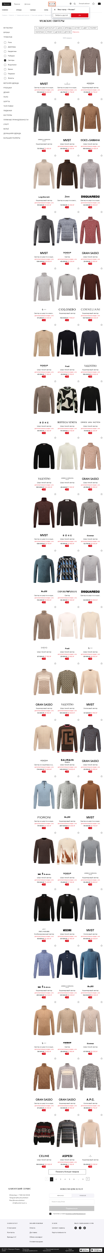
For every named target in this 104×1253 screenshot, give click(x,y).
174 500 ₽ (40, 769)
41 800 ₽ (47, 205)
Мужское (17, 4)
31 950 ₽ (94, 713)
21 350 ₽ (71, 1164)
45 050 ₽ (63, 261)
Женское (7, 4)
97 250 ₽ (40, 318)
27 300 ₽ (47, 431)
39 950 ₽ (48, 600)
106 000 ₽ (40, 261)
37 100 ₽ (71, 882)
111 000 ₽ (63, 431)
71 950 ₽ (71, 318)
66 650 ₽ (48, 92)
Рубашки (11, 56)
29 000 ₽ (94, 938)
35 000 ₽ (47, 318)
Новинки (5, 10)
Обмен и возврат (36, 1237)
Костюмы (7, 115)
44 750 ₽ (93, 92)
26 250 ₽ (71, 205)
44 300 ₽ (47, 826)
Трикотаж (7, 37)
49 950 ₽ (48, 261)
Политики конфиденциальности (76, 1213)
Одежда (33, 10)
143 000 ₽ (64, 769)
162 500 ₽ (48, 995)
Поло (10, 42)
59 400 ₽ (94, 148)
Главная (4, 15)
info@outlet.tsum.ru (19, 1203)
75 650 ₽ (64, 882)
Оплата (32, 1228)
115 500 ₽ (40, 882)
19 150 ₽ (71, 374)
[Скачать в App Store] (84, 1250)
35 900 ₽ (94, 205)
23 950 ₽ (94, 261)
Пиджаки (11, 73)
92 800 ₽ (94, 374)
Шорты (6, 101)
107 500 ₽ (86, 318)
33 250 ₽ (93, 431)
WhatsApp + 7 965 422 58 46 (19, 1195)
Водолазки (12, 65)
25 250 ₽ (71, 261)
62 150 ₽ (71, 431)
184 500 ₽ (87, 995)
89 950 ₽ (86, 656)
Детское (27, 4)
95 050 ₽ (86, 1164)
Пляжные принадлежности (15, 120)
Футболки (7, 28)
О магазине (11, 1228)
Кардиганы (12, 51)
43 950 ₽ (63, 543)
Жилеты (11, 78)
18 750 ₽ (94, 1108)
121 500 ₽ (63, 995)
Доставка (33, 1232)
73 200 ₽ (47, 882)
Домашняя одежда (12, 133)
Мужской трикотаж (51, 15)
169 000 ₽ (40, 1164)
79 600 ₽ (71, 769)
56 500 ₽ (40, 1051)
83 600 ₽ (48, 769)
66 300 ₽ (94, 995)
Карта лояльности (59, 1232)
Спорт (6, 124)
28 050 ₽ (63, 1051)
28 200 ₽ (64, 487)
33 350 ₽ (64, 1164)
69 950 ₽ (63, 148)
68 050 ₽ (71, 995)
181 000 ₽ (63, 713)
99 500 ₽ (40, 205)
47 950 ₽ (47, 656)
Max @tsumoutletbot (16, 1200)
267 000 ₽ (64, 826)
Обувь (46, 10)
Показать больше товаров (67, 1172)
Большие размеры (11, 138)
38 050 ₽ (93, 1051)
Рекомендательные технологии (51, 1250)
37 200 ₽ (40, 1108)
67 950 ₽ (86, 1051)
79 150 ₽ (87, 431)
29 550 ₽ (94, 543)
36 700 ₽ (94, 826)
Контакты (11, 1232)
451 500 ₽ (40, 995)
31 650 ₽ (48, 1051)
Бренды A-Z (11, 1237)
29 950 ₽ (87, 261)
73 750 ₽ (40, 148)
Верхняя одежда (11, 83)
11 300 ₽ (71, 487)
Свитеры (11, 60)
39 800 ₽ (93, 882)
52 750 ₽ (87, 543)
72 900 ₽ (63, 205)
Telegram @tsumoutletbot (18, 1197)
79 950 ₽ (86, 92)
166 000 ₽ (87, 374)
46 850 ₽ (87, 1108)
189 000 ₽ (40, 487)
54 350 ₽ (40, 713)
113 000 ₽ (40, 600)
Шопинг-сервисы (58, 1228)
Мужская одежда (36, 15)
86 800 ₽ (71, 713)
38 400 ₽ (63, 600)
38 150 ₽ (48, 543)
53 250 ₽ (94, 1164)
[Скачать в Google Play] (96, 1250)
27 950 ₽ (47, 374)
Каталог (11, 15)
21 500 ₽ (71, 600)
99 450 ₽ (86, 882)
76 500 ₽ (86, 826)
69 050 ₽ (86, 938)
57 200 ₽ (87, 713)
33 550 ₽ (70, 148)
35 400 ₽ (47, 148)
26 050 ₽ (47, 1108)
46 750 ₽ (63, 92)
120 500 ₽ (48, 1164)
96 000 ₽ (71, 826)
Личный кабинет (84, 3)
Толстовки (8, 106)
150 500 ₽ (64, 318)
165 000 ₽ (87, 148)
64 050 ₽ (86, 205)
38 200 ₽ (47, 938)
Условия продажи (36, 1241)
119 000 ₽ (40, 92)
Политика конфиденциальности (30, 1250)
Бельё (6, 129)
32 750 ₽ (71, 92)
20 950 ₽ (93, 487)
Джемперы (12, 47)
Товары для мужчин (23, 15)
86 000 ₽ (94, 318)
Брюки (6, 32)
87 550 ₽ (40, 656)
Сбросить (76, 32)
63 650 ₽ (40, 938)
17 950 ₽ (71, 1051)
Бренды (19, 10)
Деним (6, 92)
